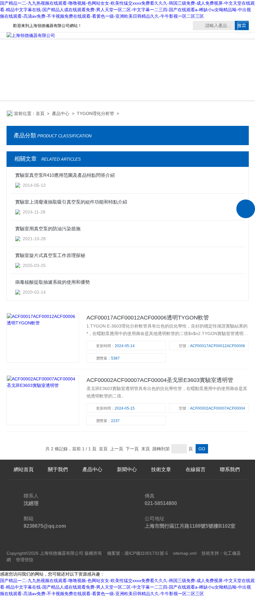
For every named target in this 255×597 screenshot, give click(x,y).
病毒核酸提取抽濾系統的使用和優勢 (52, 282)
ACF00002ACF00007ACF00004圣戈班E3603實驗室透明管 (159, 380)
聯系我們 (230, 469)
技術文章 (161, 469)
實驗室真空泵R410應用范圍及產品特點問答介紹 (65, 175)
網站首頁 (24, 469)
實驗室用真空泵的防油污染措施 (48, 228)
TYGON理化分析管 (95, 113)
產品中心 (60, 113)
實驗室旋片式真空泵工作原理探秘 (50, 255)
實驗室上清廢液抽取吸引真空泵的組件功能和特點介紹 (71, 201)
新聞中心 (127, 469)
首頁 (40, 113)
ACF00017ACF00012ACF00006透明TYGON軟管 (147, 318)
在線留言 (196, 469)
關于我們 (58, 469)
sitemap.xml (185, 553)
